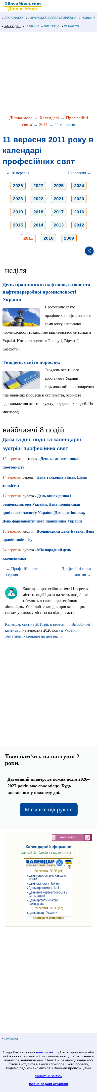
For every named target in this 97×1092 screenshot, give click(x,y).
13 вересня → (79, 173)
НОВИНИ (88, 18)
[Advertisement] (48, 74)
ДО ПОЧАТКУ (14, 18)
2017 (59, 211)
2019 (18, 211)
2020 (79, 198)
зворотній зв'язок (48, 1076)
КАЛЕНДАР (12, 26)
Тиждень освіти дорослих (31, 362)
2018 (38, 211)
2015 (18, 225)
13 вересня (11, 459)
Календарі (49, 117)
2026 (18, 185)
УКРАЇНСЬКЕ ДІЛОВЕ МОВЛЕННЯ (52, 18)
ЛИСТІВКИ (51, 26)
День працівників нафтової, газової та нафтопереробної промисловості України (46, 292)
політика (11, 1038)
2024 (79, 185)
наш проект (45, 1052)
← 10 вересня (17, 173)
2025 (59, 185)
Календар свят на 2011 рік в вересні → (37, 624)
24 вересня (11, 550)
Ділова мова (21, 117)
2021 (59, 198)
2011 (43, 124)
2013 (59, 225)
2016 (79, 211)
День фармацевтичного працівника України (42, 521)
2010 (48, 238)
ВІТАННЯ (32, 26)
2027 (38, 185)
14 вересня (11, 477)
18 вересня (11, 531)
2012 (79, 225)
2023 (18, 198)
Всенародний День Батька (60, 531)
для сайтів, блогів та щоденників (48, 852)
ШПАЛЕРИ (71, 26)
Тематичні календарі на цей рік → (34, 636)
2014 (38, 225)
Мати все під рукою (49, 809)
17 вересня (11, 496)
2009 (69, 238)
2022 (38, 198)
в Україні (69, 630)
